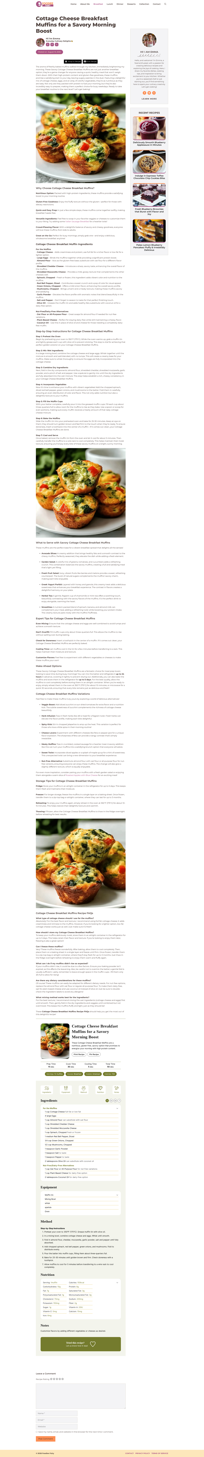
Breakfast (98, 4)
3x (115, 1101)
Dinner (120, 4)
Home (73, 4)
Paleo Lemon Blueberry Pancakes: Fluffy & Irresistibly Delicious (149, 247)
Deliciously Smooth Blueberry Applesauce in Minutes (149, 143)
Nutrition (100, 1092)
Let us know (71, 1346)
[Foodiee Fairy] (45, 4)
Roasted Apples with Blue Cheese (82, 775)
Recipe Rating (42, 1379)
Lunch (110, 4)
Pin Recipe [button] (94, 1054)
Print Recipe (91, 61)
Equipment (66, 1092)
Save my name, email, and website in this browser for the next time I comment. (75, 1432)
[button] (165, 4)
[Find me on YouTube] (144, 93)
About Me (85, 4)
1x (107, 1101)
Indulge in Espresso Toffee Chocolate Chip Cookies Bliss (149, 177)
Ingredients (46, 1092)
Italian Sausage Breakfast (77, 221)
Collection (144, 4)
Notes (116, 1092)
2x (111, 1101)
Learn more (149, 99)
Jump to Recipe (74, 61)
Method (84, 1092)
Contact (157, 4)
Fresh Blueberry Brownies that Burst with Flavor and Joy (149, 211)
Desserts (131, 4)
